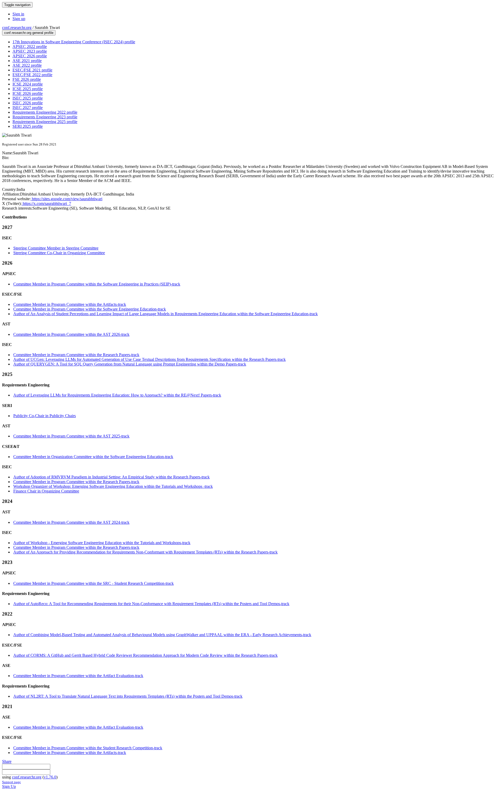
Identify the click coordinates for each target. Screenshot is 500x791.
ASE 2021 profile (27, 60)
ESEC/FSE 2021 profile (32, 70)
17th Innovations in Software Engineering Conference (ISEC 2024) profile (73, 42)
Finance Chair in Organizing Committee (46, 491)
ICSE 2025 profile (27, 89)
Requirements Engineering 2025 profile (44, 121)
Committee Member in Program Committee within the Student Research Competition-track (87, 748)
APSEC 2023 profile (29, 51)
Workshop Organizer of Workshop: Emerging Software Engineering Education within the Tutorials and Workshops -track (113, 486)
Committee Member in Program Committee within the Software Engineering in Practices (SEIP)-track (96, 284)
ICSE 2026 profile (27, 93)
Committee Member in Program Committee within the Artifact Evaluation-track (78, 675)
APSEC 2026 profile (29, 56)
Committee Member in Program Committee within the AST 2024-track (71, 522)
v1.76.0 (50, 777)
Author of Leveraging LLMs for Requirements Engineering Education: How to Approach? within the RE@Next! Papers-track (117, 395)
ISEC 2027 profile (27, 107)
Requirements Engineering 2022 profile (44, 112)
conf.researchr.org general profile (28, 33)
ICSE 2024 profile (27, 84)
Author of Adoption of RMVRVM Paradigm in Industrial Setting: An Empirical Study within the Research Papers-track (111, 477)
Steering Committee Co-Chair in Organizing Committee (59, 253)
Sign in (18, 14)
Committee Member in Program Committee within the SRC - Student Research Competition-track (93, 583)
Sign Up (9, 786)
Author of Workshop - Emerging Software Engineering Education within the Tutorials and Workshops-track (101, 542)
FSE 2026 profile (26, 79)
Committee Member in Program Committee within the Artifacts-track (69, 304)
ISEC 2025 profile (27, 98)
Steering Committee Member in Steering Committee (55, 248)
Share (6, 761)
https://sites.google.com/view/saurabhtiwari (66, 199)
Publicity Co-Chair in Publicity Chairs (44, 415)
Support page (11, 782)
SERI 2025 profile (27, 126)
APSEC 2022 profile (29, 46)
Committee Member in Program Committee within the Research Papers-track (76, 354)
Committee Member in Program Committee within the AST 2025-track (71, 436)
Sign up (18, 18)
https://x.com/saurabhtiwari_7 (46, 203)
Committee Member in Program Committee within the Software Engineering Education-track (89, 309)
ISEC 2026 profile (27, 103)
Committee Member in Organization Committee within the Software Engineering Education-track (93, 456)
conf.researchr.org (17, 27)
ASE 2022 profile (27, 65)
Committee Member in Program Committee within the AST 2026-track (71, 334)
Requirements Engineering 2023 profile (44, 117)
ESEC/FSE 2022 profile (32, 74)
